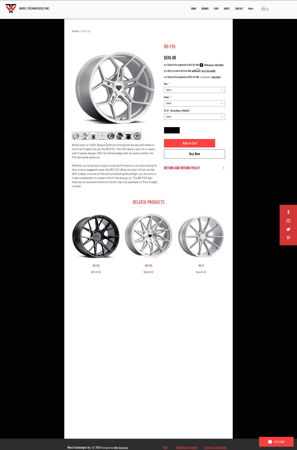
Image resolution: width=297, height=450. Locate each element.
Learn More (219, 65)
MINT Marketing (121, 447)
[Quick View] (95, 236)
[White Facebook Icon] (288, 212)
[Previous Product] (66, 245)
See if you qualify (208, 71)
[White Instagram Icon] (288, 220)
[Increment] (177, 130)
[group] (148, 245)
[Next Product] (231, 245)
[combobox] (194, 90)
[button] (205, 9)
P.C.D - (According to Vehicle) (177, 110)
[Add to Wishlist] (221, 143)
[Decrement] (166, 130)
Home (75, 31)
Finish (167, 97)
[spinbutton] (172, 130)
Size (167, 83)
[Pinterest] (288, 237)
